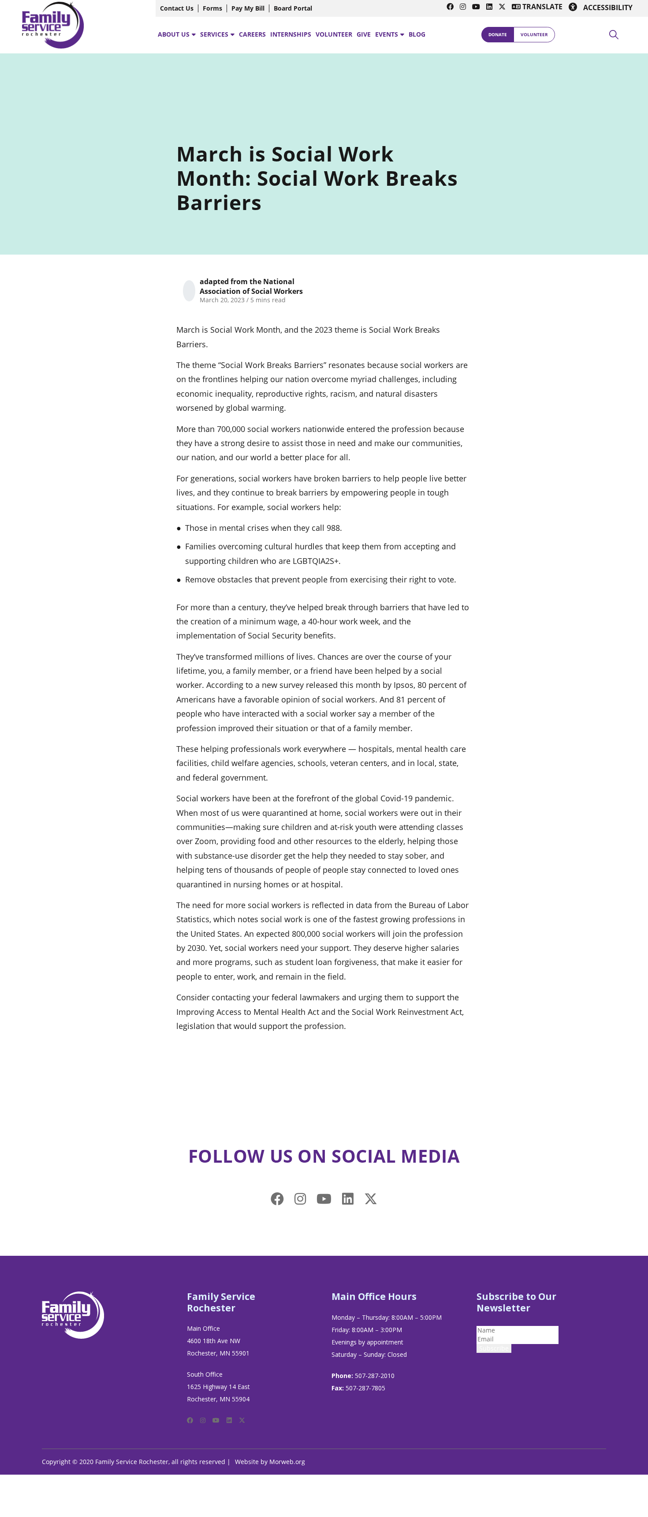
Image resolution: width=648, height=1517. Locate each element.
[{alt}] (73, 1314)
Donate (497, 34)
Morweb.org (287, 1461)
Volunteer (534, 34)
